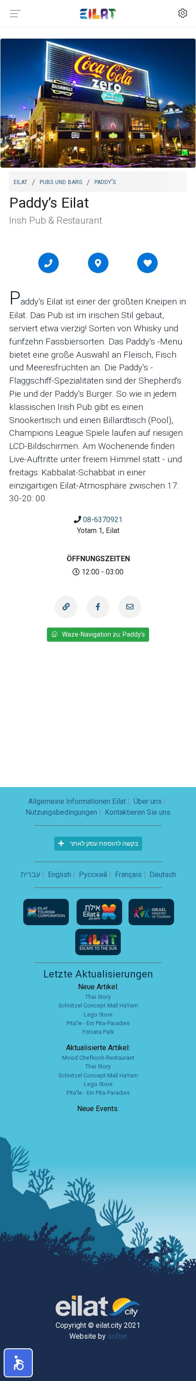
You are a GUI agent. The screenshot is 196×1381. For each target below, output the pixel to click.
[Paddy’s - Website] (66, 607)
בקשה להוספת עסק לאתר (103, 843)
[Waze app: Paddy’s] (98, 263)
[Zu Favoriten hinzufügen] (148, 263)
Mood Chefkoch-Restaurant (98, 1057)
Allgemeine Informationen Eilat (77, 801)
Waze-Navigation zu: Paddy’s (103, 634)
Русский (93, 874)
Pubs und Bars (61, 181)
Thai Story (98, 996)
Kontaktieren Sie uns (137, 812)
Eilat (20, 181)
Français (128, 874)
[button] (18, 1362)
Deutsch (163, 874)
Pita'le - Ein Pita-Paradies (98, 1023)
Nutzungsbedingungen (61, 812)
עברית (30, 874)
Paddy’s (105, 181)
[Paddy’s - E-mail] (130, 607)
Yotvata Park (98, 1031)
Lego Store (98, 1014)
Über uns (148, 801)
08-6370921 (103, 519)
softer (117, 1336)
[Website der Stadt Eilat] (100, 911)
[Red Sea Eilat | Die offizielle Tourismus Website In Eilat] (98, 13)
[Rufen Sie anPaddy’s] (48, 263)
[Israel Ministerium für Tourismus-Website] (151, 911)
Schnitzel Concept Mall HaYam (98, 1005)
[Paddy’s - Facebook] (98, 607)
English (59, 874)
